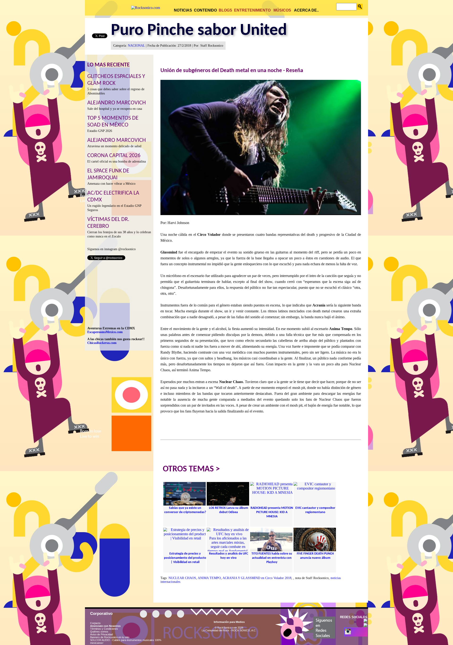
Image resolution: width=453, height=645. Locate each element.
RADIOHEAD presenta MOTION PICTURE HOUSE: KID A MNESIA (272, 512)
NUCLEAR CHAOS (182, 578)
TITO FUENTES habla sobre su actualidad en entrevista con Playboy (272, 558)
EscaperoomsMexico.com (105, 332)
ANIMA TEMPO (209, 578)
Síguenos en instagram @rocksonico (111, 249)
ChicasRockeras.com (102, 343)
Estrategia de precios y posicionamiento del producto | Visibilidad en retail (185, 558)
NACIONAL (136, 45)
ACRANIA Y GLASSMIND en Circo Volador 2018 (256, 578)
